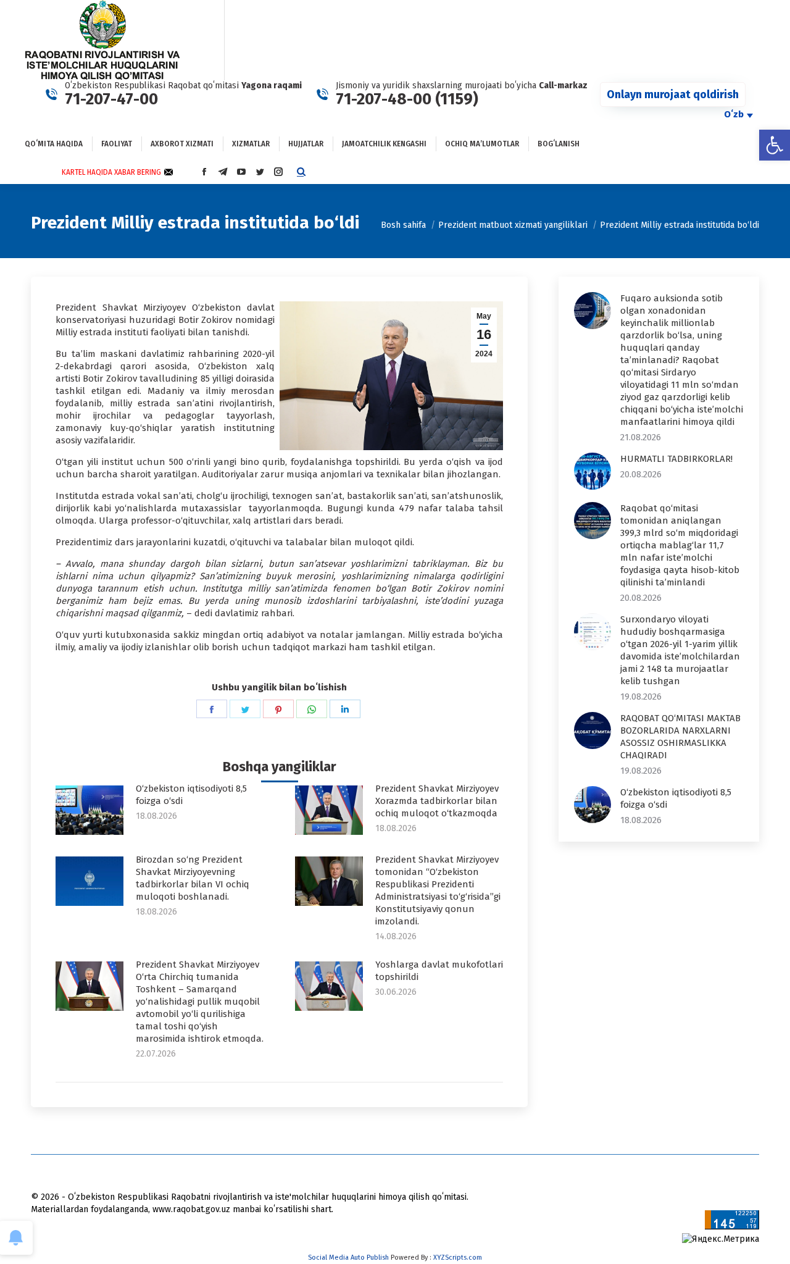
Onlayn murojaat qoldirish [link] (673, 94)
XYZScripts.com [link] (457, 1258)
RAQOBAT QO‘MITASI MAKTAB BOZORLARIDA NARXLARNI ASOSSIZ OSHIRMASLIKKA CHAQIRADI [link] (680, 737)
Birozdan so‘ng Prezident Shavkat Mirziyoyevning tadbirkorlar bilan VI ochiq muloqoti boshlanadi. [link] (192, 878)
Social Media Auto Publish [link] (348, 1258)
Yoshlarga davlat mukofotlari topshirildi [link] (439, 970)
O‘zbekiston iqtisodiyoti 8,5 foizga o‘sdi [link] (191, 794)
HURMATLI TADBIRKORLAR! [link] (676, 458)
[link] (774, 145)
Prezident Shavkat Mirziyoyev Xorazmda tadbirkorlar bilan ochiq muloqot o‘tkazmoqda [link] (437, 801)
